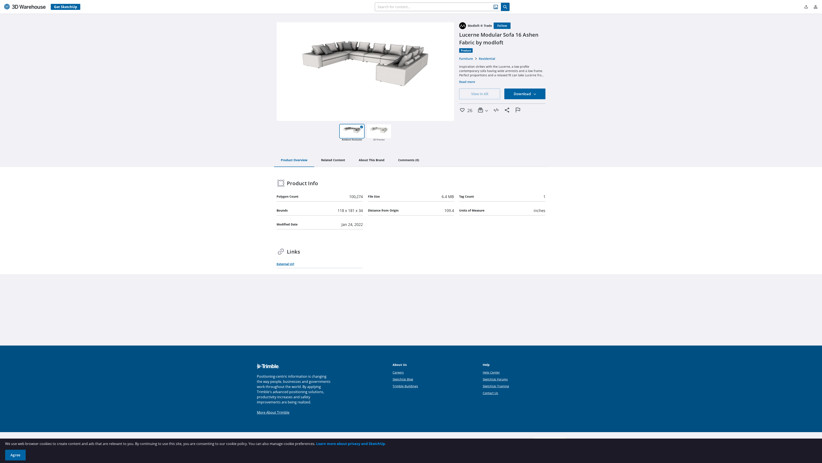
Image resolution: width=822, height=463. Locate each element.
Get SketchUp (65, 7)
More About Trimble (273, 412)
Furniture (466, 59)
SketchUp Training (496, 386)
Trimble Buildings (405, 386)
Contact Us (490, 393)
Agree (15, 455)
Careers (398, 372)
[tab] (294, 160)
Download (523, 94)
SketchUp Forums (495, 379)
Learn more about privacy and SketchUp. (351, 443)
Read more (467, 82)
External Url (285, 264)
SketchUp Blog (403, 379)
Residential (487, 59)
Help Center (491, 372)
